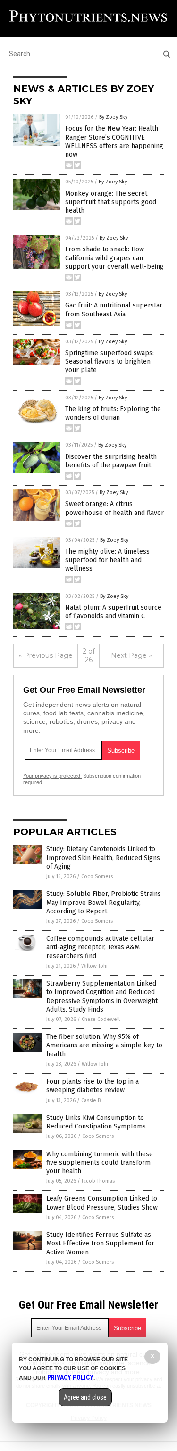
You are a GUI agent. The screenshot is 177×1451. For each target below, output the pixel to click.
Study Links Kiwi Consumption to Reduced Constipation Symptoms (96, 1122)
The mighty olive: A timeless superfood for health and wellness (107, 559)
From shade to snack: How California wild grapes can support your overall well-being (114, 257)
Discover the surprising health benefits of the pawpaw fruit (111, 461)
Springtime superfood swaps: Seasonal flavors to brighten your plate (109, 361)
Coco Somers (97, 876)
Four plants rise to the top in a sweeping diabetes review (92, 1086)
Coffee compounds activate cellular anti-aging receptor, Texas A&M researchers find (100, 947)
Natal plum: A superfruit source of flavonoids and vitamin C (113, 612)
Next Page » (131, 655)
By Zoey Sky (113, 117)
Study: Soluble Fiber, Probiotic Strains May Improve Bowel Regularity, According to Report (103, 902)
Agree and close (85, 1397)
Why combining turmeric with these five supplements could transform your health (99, 1162)
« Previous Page (46, 655)
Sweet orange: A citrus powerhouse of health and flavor (114, 508)
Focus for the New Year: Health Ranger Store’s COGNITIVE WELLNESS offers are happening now (114, 141)
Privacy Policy (70, 1377)
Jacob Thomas (98, 1181)
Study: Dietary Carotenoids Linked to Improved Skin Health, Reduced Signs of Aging (103, 857)
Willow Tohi (94, 966)
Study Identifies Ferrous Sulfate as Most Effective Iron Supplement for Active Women (100, 1243)
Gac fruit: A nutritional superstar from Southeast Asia (113, 309)
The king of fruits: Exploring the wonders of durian (113, 413)
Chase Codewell (101, 1019)
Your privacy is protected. (52, 776)
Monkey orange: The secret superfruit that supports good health (110, 202)
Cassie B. (91, 1100)
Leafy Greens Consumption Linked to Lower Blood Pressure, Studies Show (102, 1202)
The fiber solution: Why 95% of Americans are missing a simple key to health (104, 1045)
